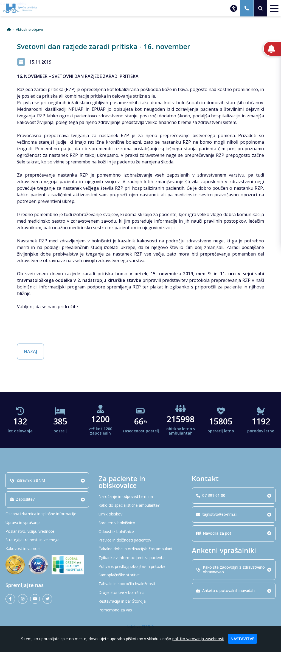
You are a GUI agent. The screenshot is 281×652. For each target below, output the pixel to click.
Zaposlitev (25, 499)
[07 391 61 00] (247, 8)
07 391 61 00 (213, 495)
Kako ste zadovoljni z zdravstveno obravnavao (234, 569)
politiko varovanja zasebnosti (198, 638)
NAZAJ (30, 351)
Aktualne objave (29, 29)
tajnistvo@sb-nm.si (219, 514)
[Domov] (9, 29)
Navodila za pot (217, 533)
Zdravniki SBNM (30, 480)
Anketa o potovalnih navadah (228, 590)
